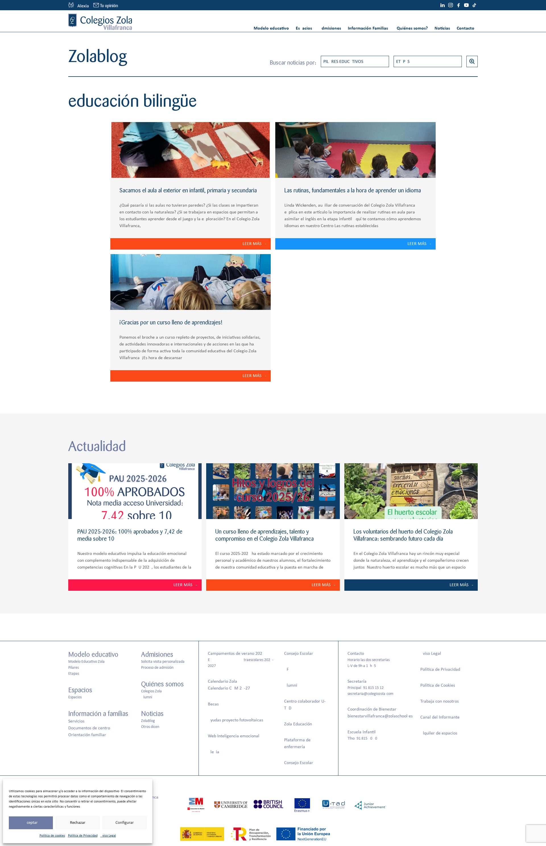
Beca (212, 704)
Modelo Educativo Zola (86, 662)
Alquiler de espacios (438, 733)
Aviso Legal (108, 835)
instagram (450, 5)
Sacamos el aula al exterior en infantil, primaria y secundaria (188, 190)
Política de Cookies (437, 685)
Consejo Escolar (298, 653)
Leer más (252, 244)
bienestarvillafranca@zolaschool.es (380, 716)
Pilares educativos (343, 61)
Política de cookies (52, 835)
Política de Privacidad (83, 835)
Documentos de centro (89, 728)
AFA (287, 669)
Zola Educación (298, 724)
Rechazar (77, 823)
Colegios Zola (151, 691)
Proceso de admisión (157, 668)
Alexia (213, 752)
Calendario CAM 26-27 (229, 688)
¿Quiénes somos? (411, 28)
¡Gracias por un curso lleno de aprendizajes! (170, 322)
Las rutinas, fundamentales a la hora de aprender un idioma (352, 190)
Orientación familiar (87, 735)
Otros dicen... (152, 727)
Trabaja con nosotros (439, 701)
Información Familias (368, 28)
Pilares (73, 668)
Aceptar (31, 823)
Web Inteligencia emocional (233, 736)
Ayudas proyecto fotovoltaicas (235, 720)
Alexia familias (78, 5)
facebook (458, 5)
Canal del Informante (440, 717)
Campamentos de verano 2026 (236, 653)
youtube (466, 5)
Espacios (304, 28)
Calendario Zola (222, 681)
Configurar (124, 823)
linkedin (442, 5)
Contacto (465, 28)
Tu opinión (109, 5)
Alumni (146, 697)
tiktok (474, 5)
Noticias (442, 28)
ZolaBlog (148, 721)
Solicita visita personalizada (163, 662)
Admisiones (330, 28)
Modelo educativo (271, 28)
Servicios (76, 721)
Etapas (403, 61)
